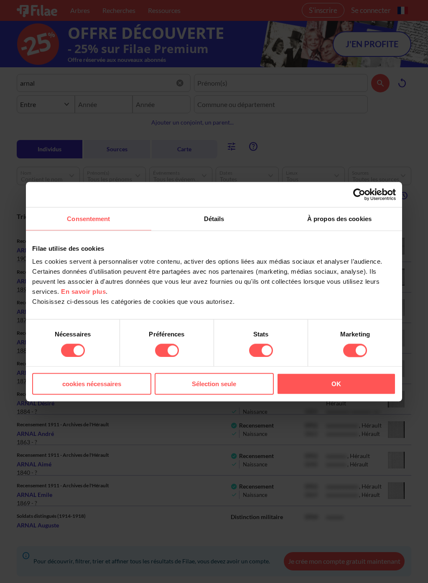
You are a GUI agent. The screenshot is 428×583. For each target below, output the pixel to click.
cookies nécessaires (91, 383)
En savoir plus (83, 291)
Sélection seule (214, 383)
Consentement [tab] (88, 218)
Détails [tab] (214, 218)
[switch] (167, 350)
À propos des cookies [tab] (339, 218)
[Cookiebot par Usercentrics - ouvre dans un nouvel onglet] (359, 194)
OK (336, 383)
